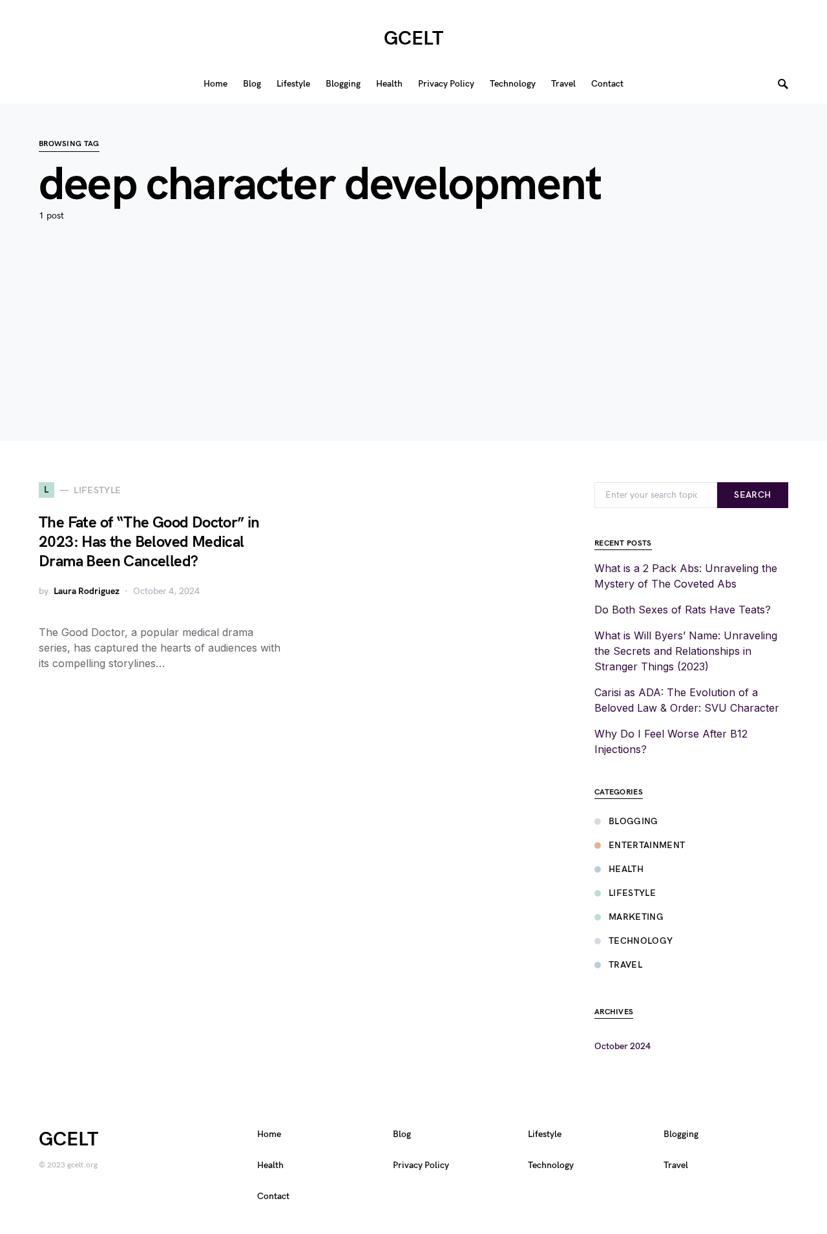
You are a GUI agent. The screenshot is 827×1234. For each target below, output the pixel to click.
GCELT (413, 38)
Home (269, 1134)
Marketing (636, 916)
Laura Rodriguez (87, 591)
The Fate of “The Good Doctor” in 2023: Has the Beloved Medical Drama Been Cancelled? (149, 542)
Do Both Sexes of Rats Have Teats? (682, 609)
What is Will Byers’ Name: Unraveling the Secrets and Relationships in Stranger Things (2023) (685, 651)
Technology (641, 940)
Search (752, 494)
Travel (625, 964)
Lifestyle (632, 893)
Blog (402, 1134)
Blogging (633, 821)
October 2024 (622, 1046)
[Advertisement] (413, 350)
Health (626, 869)
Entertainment (647, 845)
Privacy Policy (421, 1165)
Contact (273, 1196)
